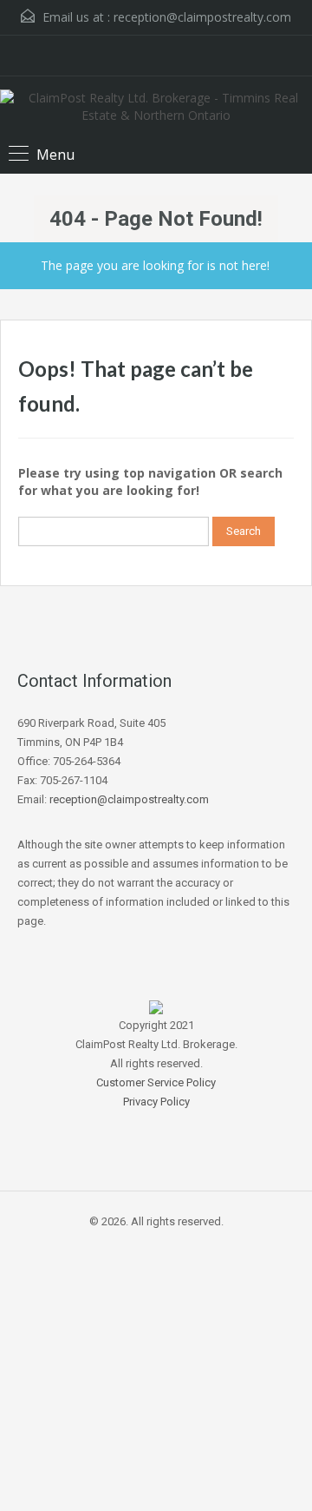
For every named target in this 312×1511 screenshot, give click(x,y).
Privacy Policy (156, 1101)
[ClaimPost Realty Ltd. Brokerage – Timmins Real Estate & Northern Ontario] (156, 109)
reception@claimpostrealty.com (202, 17)
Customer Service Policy (156, 1082)
